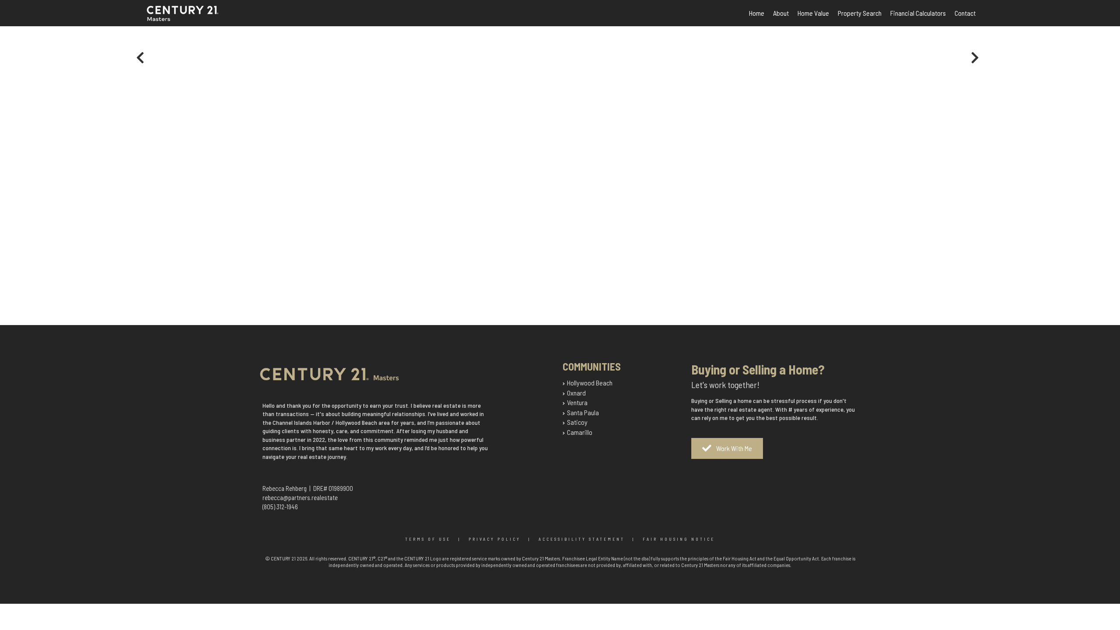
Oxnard (576, 392)
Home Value (813, 13)
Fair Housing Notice (679, 539)
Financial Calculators (918, 13)
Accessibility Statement (582, 539)
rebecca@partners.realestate (300, 497)
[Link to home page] (192, 18)
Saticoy (577, 422)
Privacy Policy (495, 539)
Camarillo (579, 432)
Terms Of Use (428, 539)
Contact (965, 13)
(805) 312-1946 (280, 507)
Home (756, 13)
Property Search (860, 13)
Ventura (577, 402)
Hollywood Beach (589, 382)
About (781, 13)
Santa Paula (583, 412)
